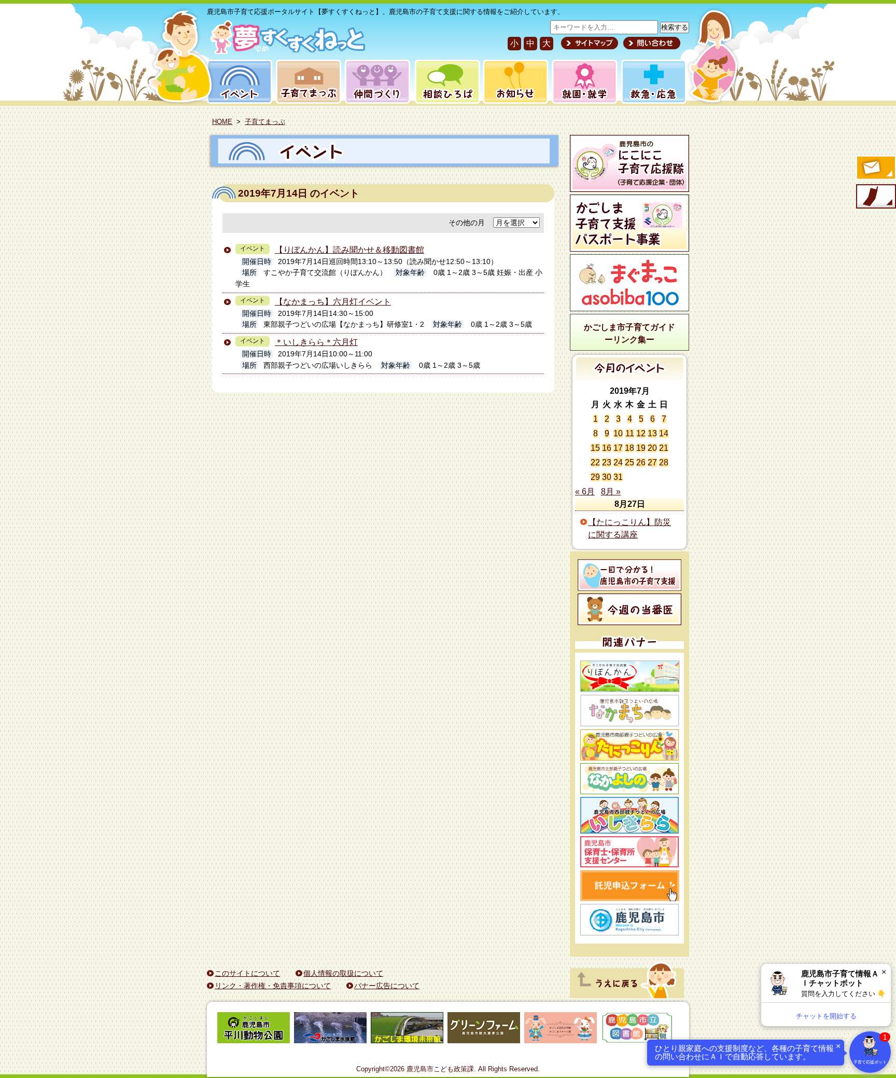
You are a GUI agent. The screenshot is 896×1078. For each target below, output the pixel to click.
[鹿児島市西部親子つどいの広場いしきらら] (629, 815)
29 (595, 477)
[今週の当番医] (629, 609)
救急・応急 (653, 82)
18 (629, 448)
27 (652, 462)
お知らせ (513, 82)
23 (606, 462)
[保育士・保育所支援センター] (629, 851)
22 (595, 462)
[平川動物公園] (253, 1029)
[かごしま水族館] (330, 1029)
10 (618, 433)
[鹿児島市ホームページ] (629, 920)
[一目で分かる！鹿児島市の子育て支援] (629, 575)
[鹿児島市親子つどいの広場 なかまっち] (629, 711)
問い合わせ (650, 43)
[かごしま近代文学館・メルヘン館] (560, 1029)
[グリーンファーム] (483, 1029)
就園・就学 (581, 82)
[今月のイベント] (629, 377)
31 (618, 477)
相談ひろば (446, 82)
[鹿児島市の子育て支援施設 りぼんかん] (629, 676)
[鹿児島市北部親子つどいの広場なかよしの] (629, 778)
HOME (222, 122)
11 (629, 433)
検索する (674, 27)
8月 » (611, 491)
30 (606, 477)
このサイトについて (247, 973)
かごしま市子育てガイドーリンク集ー (629, 333)
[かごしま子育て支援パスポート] (629, 223)
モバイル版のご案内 (875, 197)
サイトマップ (589, 43)
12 (641, 433)
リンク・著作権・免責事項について (273, 986)
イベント (238, 82)
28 (663, 462)
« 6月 (585, 491)
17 (618, 448)
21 (663, 448)
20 (652, 448)
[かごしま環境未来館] (407, 1029)
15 (595, 448)
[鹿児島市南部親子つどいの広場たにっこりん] (629, 745)
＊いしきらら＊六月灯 (316, 342)
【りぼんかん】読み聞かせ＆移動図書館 (349, 249)
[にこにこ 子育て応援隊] (629, 163)
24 (618, 462)
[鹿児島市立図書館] (637, 1029)
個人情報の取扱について (343, 973)
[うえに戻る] (627, 995)
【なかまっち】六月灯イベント (333, 301)
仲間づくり (377, 82)
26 (641, 462)
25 (629, 462)
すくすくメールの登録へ (875, 169)
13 (652, 433)
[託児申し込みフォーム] (629, 885)
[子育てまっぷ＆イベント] (286, 51)
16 (606, 448)
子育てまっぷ (306, 82)
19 (641, 448)
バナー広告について (386, 986)
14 (663, 433)
